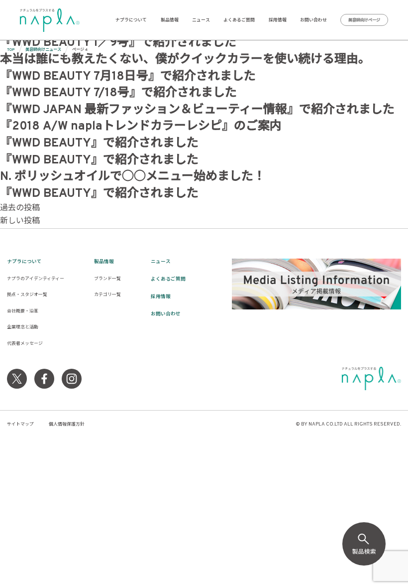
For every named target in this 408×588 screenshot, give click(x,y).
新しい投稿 (20, 221)
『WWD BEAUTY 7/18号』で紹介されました (118, 93)
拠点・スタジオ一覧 (27, 294)
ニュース (201, 20)
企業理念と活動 (22, 327)
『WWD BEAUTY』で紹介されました (99, 143)
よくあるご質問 (239, 20)
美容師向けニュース (43, 49)
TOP (11, 49)
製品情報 (170, 20)
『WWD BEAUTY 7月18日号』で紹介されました (128, 76)
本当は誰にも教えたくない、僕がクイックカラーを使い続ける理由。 (185, 59)
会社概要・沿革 (22, 311)
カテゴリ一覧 (107, 294)
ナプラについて (131, 20)
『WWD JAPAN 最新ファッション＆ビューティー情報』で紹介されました (197, 110)
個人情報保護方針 (67, 424)
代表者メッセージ (25, 343)
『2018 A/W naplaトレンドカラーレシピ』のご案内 (141, 126)
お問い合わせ (313, 20)
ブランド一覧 (107, 279)
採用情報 (278, 20)
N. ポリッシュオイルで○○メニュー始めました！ (132, 176)
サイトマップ (20, 424)
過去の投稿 (20, 208)
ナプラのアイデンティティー (35, 279)
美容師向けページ (364, 20)
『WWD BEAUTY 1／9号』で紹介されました (118, 42)
